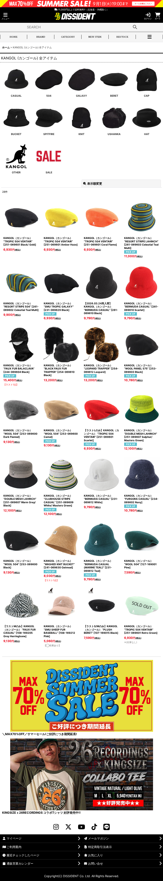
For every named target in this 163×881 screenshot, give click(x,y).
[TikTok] (94, 827)
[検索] (135, 27)
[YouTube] (81, 827)
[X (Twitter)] (68, 827)
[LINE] (106, 827)
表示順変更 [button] (94, 183)
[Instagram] (56, 827)
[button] (5, 16)
